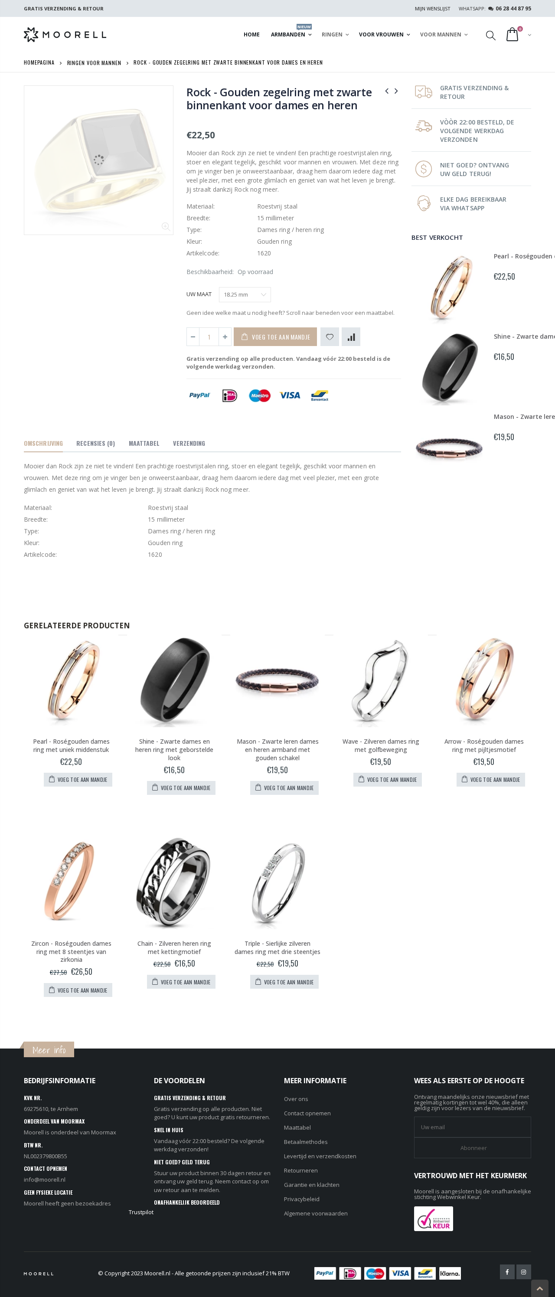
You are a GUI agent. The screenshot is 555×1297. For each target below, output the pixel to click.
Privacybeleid (302, 1199)
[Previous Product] (387, 90)
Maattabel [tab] (144, 443)
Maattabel (297, 1127)
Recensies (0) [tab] (95, 443)
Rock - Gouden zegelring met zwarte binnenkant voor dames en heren (279, 98)
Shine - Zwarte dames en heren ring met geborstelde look (174, 749)
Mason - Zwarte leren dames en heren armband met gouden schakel (278, 749)
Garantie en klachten (312, 1185)
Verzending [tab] (189, 443)
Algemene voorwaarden (316, 1213)
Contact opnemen (307, 1113)
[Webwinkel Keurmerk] (433, 1218)
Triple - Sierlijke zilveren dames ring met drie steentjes (277, 947)
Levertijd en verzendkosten (320, 1156)
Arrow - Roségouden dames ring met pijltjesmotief (484, 745)
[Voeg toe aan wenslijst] (329, 336)
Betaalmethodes (306, 1142)
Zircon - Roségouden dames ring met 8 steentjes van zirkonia (71, 951)
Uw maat (199, 294)
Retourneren (301, 1170)
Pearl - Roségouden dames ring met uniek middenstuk (71, 745)
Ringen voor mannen (94, 62)
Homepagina (39, 62)
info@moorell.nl (44, 1179)
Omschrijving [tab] (43, 443)
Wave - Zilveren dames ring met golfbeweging (381, 745)
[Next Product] (396, 90)
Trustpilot (141, 1212)
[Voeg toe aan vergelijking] (351, 336)
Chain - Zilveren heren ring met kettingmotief (174, 947)
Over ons (296, 1099)
